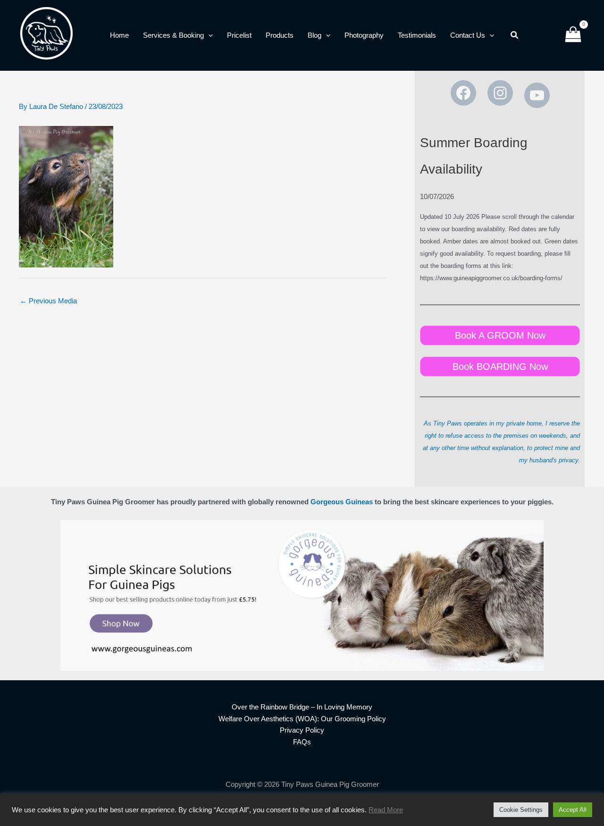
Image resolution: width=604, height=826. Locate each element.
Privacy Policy (302, 730)
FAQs (302, 742)
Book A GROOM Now (500, 335)
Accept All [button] (573, 809)
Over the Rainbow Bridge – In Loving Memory (302, 707)
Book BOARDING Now (500, 366)
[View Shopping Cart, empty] (573, 35)
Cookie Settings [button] (521, 809)
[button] (208, 35)
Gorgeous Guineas (341, 502)
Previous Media (48, 301)
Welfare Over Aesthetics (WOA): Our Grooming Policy (302, 719)
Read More (386, 810)
